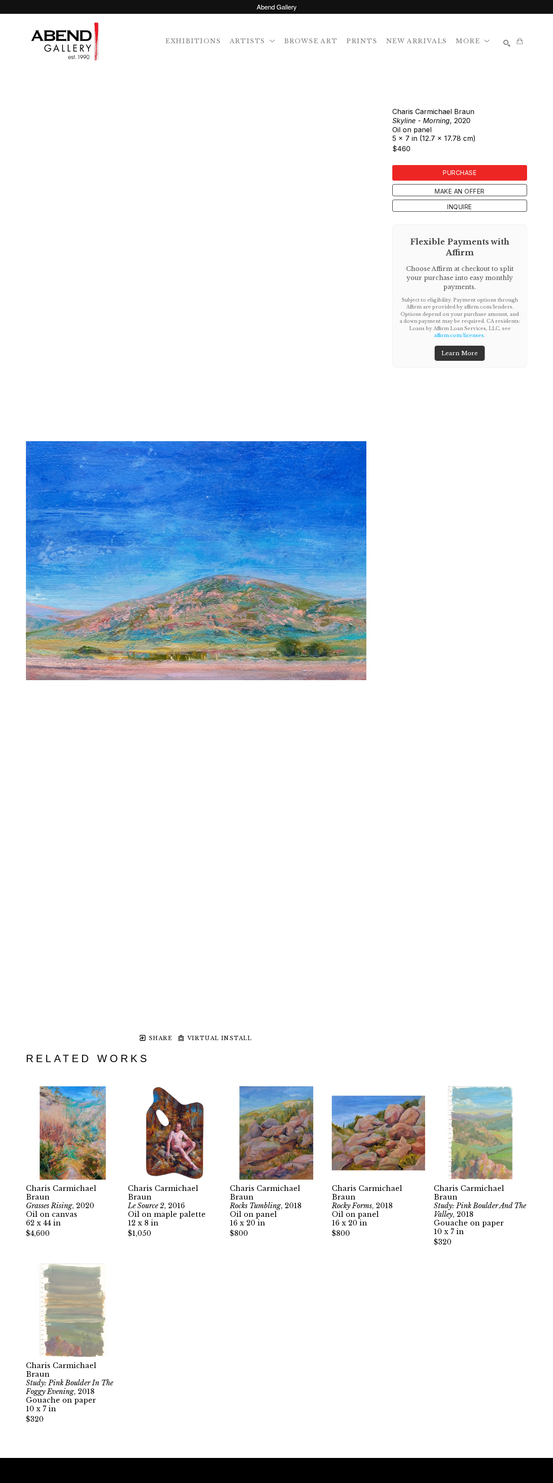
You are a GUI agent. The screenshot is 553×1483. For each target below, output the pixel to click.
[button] (253, 41)
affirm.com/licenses (459, 335)
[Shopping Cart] (520, 41)
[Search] (506, 43)
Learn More (460, 353)
